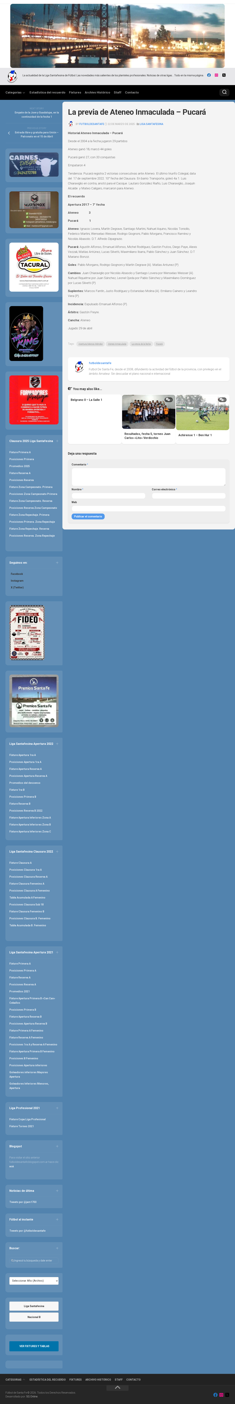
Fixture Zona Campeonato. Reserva (30, 500)
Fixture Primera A (20, 452)
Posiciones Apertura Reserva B (28, 1023)
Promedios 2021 (19, 991)
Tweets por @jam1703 (23, 1202)
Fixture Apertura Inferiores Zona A (30, 817)
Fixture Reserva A (19, 473)
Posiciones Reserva (21, 480)
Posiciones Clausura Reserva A (28, 876)
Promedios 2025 (19, 466)
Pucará (159, 344)
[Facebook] (209, 75)
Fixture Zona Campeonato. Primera (31, 487)
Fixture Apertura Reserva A (25, 768)
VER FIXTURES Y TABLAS (34, 1346)
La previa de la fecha (141, 344)
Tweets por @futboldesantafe (27, 1230)
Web (74, 502)
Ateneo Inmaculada (117, 344)
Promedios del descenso (24, 782)
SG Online (31, 1396)
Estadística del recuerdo (47, 92)
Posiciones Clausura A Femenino (29, 890)
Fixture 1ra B (17, 789)
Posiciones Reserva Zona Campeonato (33, 507)
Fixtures (75, 92)
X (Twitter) (17, 587)
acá (11, 1166)
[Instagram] (216, 75)
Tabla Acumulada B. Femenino (27, 925)
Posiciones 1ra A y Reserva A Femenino (33, 1044)
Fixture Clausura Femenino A (26, 883)
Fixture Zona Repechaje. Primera (29, 514)
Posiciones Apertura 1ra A (25, 762)
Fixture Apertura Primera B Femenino (32, 1051)
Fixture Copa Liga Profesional (27, 1119)
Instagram (17, 580)
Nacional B (34, 1317)
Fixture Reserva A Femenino (26, 1037)
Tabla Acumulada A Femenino (27, 897)
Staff (117, 92)
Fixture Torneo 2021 (21, 1126)
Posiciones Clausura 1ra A (25, 869)
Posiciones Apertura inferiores (28, 1065)
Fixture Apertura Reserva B (25, 1016)
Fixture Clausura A (20, 862)
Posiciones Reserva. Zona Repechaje (32, 535)
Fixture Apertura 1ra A (22, 755)
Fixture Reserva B (19, 803)
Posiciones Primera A (22, 970)
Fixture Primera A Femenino (26, 1030)
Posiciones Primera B (22, 796)
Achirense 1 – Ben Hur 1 (195, 435)
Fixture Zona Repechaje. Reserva (29, 528)
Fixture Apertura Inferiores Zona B (30, 824)
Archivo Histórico (97, 92)
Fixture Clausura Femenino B (26, 911)
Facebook (17, 573)
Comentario (80, 464)
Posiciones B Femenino (23, 1058)
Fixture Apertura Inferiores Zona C (30, 831)
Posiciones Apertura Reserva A (28, 775)
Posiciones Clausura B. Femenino (29, 918)
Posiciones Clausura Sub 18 (26, 904)
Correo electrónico (164, 489)
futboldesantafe (91, 124)
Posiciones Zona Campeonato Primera (33, 494)
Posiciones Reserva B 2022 (25, 810)
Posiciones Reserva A (22, 984)
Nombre (77, 489)
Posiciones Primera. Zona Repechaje (32, 521)
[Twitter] (224, 75)
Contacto (132, 92)
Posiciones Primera (21, 459)
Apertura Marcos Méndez (91, 344)
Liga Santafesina (151, 124)
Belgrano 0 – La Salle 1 (86, 400)
